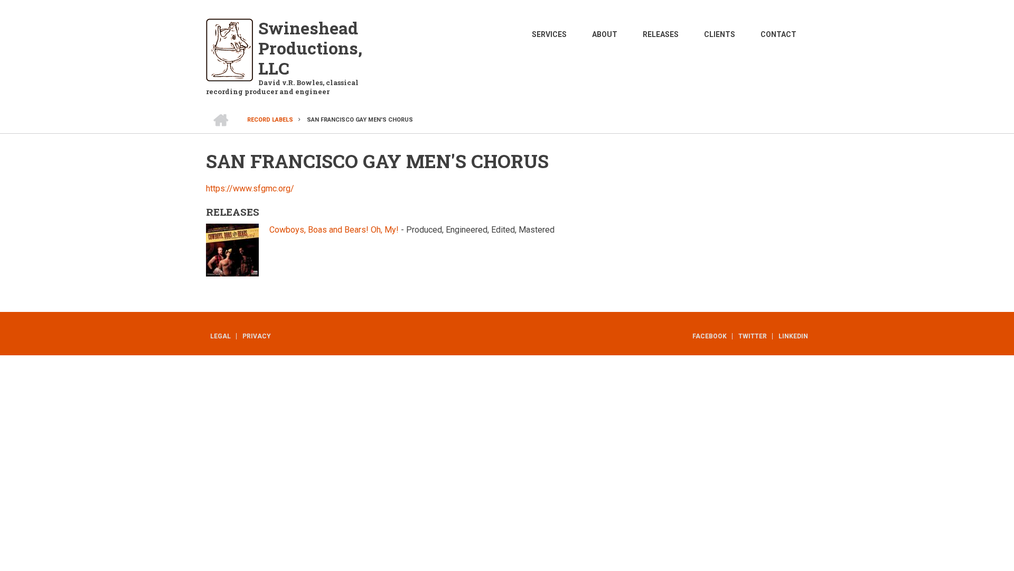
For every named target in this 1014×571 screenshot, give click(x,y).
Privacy (256, 336)
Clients (719, 34)
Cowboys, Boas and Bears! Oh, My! (334, 230)
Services (549, 34)
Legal (220, 336)
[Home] (229, 49)
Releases (661, 34)
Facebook (709, 336)
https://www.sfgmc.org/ (250, 188)
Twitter (752, 336)
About (604, 34)
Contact (778, 34)
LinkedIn (793, 336)
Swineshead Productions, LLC (310, 47)
